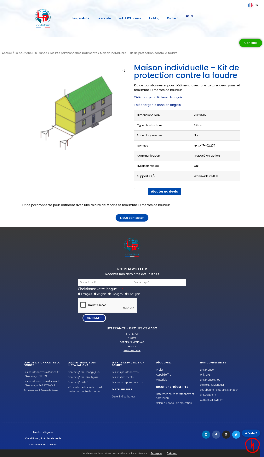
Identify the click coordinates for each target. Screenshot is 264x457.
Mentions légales (43, 432)
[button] (123, 70)
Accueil (7, 53)
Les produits (80, 18)
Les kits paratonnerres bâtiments (73, 53)
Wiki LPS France (130, 18)
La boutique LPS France (31, 53)
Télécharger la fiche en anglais (157, 105)
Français (86, 294)
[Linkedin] (206, 435)
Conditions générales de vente (43, 438)
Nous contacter (132, 350)
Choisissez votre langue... (99, 289)
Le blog (154, 18)
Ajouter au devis (164, 191)
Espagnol (117, 294)
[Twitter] (236, 435)
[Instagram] (226, 435)
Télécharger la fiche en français (158, 97)
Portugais (134, 294)
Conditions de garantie (43, 444)
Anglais (101, 294)
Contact (172, 18)
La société (104, 18)
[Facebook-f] (216, 435)
